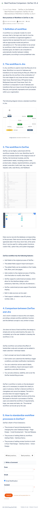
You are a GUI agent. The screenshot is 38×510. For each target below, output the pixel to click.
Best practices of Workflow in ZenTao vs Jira (19, 14)
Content (7, 485)
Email (6, 475)
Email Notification (12, 481)
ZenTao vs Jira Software (26, 9)
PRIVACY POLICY (33, 507)
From (6, 467)
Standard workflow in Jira (23, 137)
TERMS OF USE (24, 507)
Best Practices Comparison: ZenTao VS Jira (19, 11)
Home (14, 9)
